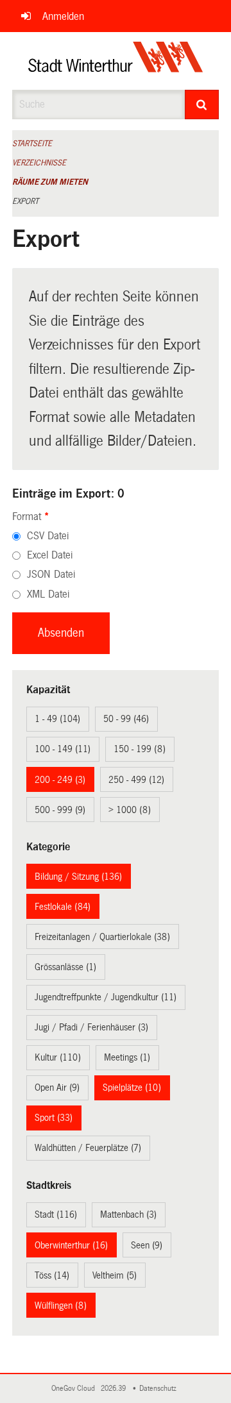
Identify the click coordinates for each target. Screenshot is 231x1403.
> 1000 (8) (129, 810)
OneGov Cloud (75, 1388)
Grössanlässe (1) (65, 967)
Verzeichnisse (39, 162)
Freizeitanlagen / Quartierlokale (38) (102, 937)
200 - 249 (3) (60, 780)
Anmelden (63, 16)
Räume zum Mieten (50, 182)
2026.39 (114, 1388)
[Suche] (202, 104)
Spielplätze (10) (132, 1087)
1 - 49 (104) (57, 719)
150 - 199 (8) (140, 749)
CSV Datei (48, 535)
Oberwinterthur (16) (71, 1245)
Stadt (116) (56, 1214)
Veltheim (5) (114, 1275)
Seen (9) (146, 1245)
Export (25, 201)
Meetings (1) (127, 1057)
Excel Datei (50, 555)
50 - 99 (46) (126, 719)
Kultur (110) (58, 1057)
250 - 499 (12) (136, 780)
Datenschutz (159, 1388)
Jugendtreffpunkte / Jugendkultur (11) (105, 997)
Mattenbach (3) (128, 1214)
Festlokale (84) (62, 907)
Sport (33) (54, 1118)
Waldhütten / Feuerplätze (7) (88, 1148)
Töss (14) (52, 1275)
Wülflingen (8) (61, 1305)
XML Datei (48, 594)
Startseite (32, 143)
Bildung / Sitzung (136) (78, 876)
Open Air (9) (57, 1087)
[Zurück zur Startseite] (115, 61)
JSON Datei (51, 574)
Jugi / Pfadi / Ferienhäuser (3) (91, 1027)
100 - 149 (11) (62, 749)
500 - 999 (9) (60, 810)
